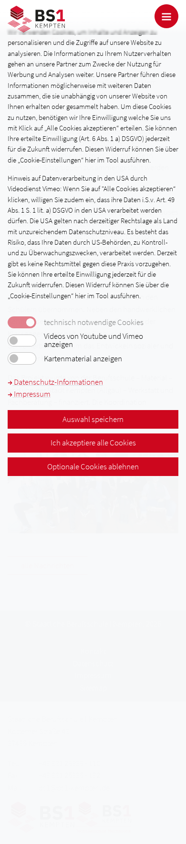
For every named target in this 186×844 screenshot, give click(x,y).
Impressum (31, 394)
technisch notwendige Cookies (94, 322)
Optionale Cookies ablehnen (93, 466)
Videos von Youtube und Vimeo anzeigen (93, 340)
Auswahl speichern (93, 419)
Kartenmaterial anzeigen (83, 359)
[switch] (22, 341)
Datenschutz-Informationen (57, 382)
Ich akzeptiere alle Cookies (93, 442)
